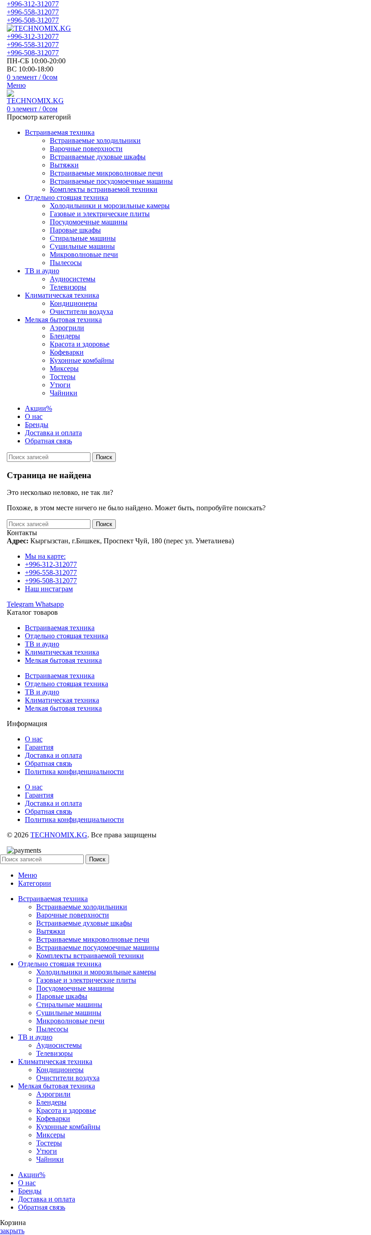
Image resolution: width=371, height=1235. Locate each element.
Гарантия (39, 747)
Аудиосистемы (72, 279)
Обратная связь (48, 763)
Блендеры (65, 336)
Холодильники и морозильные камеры (110, 205)
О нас (34, 739)
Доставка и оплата (53, 755)
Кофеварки (67, 352)
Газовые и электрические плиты (100, 214)
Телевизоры (68, 287)
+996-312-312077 (33, 4)
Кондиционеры (73, 303)
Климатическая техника (62, 652)
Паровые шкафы (75, 230)
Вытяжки (64, 165)
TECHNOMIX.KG (58, 835)
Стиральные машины (83, 238)
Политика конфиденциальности (74, 771)
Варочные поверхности (86, 148)
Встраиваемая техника (60, 628)
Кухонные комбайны (82, 360)
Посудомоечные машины (89, 222)
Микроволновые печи (84, 254)
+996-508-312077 (33, 20)
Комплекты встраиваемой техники (103, 189)
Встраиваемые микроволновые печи (106, 173)
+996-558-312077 (33, 12)
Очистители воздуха (81, 311)
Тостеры (63, 376)
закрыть (12, 1231)
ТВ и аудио (42, 644)
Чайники (63, 393)
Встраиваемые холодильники (95, 140)
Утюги (60, 385)
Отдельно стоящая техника (66, 636)
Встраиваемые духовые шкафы (98, 157)
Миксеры (64, 368)
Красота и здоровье (79, 344)
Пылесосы (66, 262)
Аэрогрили (67, 328)
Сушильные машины (82, 246)
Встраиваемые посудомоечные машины (111, 181)
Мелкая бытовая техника (63, 660)
